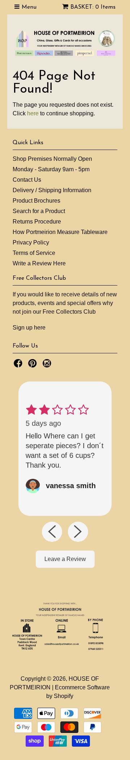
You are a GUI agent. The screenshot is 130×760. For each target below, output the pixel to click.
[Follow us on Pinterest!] (33, 365)
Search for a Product (39, 211)
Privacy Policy (31, 242)
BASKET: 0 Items (93, 7)
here (33, 113)
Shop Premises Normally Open (52, 159)
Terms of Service (34, 253)
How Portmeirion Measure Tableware (60, 232)
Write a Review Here (39, 263)
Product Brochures (36, 201)
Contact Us (27, 180)
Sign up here (29, 327)
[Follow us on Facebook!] (19, 365)
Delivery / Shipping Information (52, 190)
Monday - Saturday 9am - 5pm (51, 169)
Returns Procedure (37, 221)
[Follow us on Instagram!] (48, 365)
